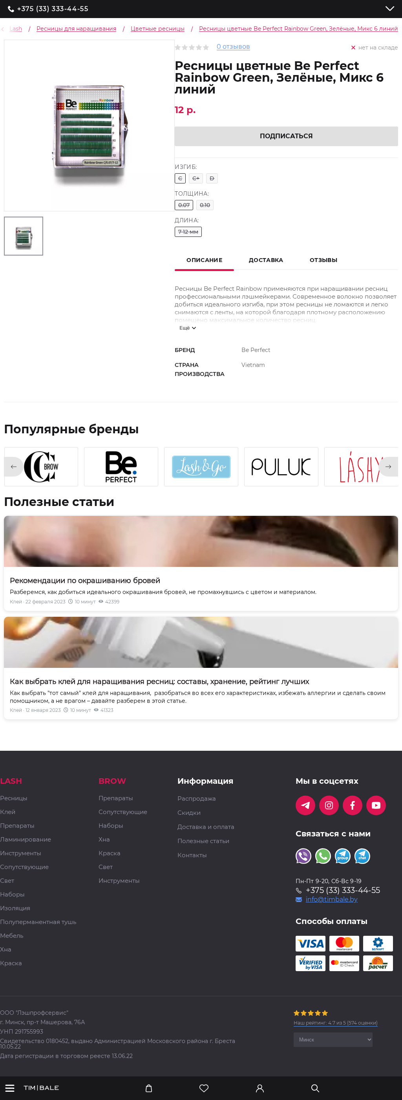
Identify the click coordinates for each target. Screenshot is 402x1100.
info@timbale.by (332, 899)
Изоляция (15, 908)
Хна (5, 950)
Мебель (11, 936)
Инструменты (20, 853)
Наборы (12, 895)
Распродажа (196, 799)
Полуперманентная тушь (38, 922)
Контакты (192, 855)
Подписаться (286, 136)
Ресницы (13, 798)
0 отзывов (233, 47)
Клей (7, 812)
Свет (7, 881)
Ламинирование (25, 840)
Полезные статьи (203, 841)
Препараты (17, 826)
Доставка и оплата (205, 827)
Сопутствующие (24, 867)
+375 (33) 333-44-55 (52, 9)
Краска (11, 963)
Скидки (189, 813)
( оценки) (336, 1023)
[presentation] (14, 467)
